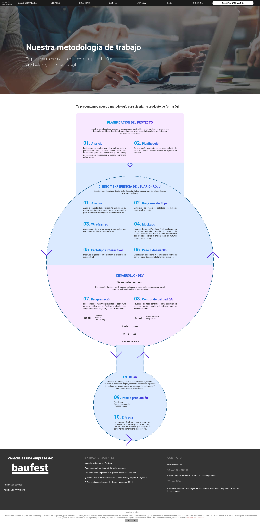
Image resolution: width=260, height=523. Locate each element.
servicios (55, 3)
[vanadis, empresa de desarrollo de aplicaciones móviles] (6, 3)
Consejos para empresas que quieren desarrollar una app (110, 473)
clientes (113, 3)
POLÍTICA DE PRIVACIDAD (14, 490)
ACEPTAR (131, 521)
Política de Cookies (195, 517)
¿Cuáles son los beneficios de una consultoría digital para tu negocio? (116, 477)
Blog (169, 3)
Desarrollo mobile (27, 3)
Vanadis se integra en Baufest (98, 463)
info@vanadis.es (174, 465)
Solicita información (233, 3)
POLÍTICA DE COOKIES (13, 485)
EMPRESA (141, 3)
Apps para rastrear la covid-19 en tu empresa (105, 468)
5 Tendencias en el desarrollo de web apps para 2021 (109, 482)
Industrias (84, 3)
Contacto (198, 3)
